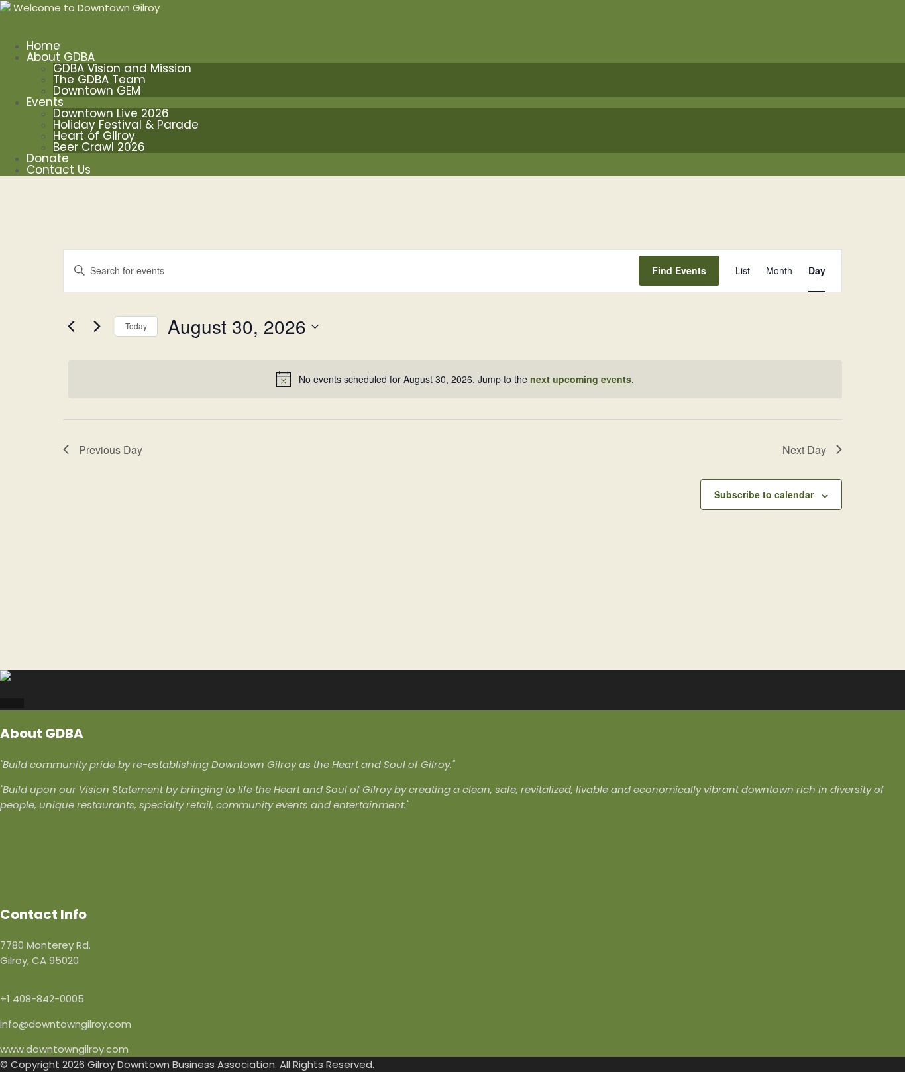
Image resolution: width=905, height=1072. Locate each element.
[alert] (455, 379)
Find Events (679, 270)
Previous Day (110, 449)
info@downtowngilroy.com (65, 1024)
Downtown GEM (96, 91)
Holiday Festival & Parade (126, 125)
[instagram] (12, 703)
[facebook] (4, 703)
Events (45, 102)
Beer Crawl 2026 (99, 147)
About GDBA (61, 57)
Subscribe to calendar (764, 494)
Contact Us (59, 170)
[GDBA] (5, 8)
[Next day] (97, 327)
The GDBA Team (99, 79)
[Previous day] (71, 327)
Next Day (804, 449)
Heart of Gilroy (94, 136)
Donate (48, 158)
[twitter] (20, 703)
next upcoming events (580, 379)
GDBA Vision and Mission (122, 68)
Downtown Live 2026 (111, 113)
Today (136, 325)
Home (43, 46)
